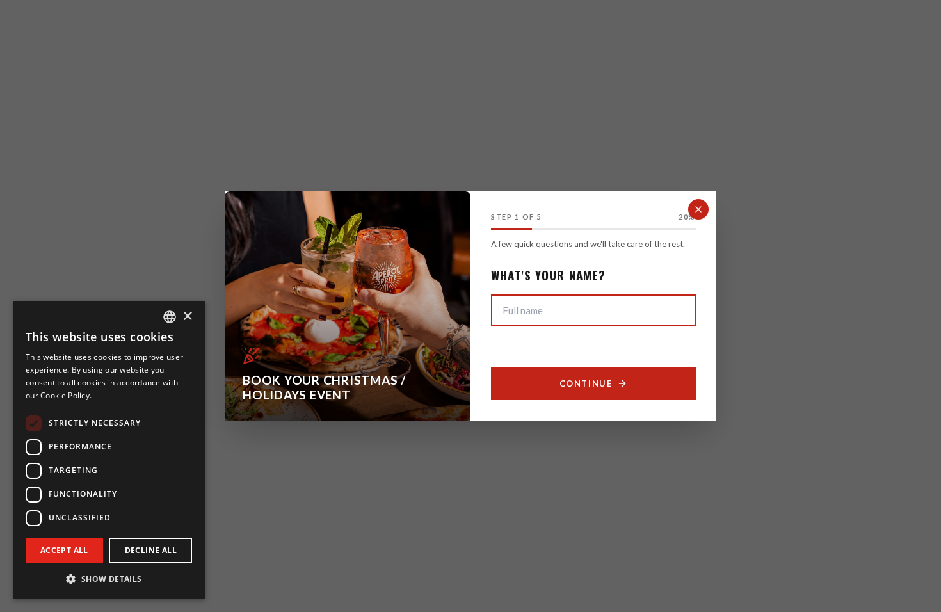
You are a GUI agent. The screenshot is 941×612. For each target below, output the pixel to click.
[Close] (698, 209)
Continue (585, 383)
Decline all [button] (151, 550)
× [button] (187, 316)
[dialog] (109, 450)
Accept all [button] (64, 550)
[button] (109, 578)
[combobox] (169, 316)
